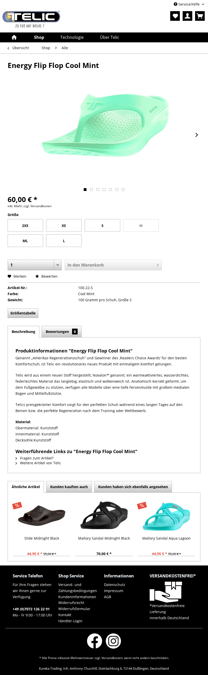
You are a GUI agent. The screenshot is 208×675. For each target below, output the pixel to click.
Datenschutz (114, 584)
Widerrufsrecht (71, 602)
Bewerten (49, 276)
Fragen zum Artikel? (36, 458)
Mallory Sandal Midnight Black (104, 538)
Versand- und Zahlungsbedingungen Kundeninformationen (77, 590)
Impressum (113, 590)
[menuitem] (175, 16)
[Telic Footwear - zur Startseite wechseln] (31, 20)
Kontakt (64, 614)
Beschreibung (23, 331)
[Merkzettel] (175, 16)
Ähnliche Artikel (26, 486)
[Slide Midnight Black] (41, 515)
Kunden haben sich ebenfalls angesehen (133, 486)
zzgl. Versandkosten (37, 206)
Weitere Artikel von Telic (40, 462)
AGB (107, 596)
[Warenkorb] (200, 16)
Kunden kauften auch (69, 486)
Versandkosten (112, 658)
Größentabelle (23, 313)
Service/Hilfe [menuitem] (189, 4)
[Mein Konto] (187, 16)
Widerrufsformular (74, 608)
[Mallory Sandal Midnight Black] (104, 515)
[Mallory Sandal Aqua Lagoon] (166, 515)
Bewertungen (61, 331)
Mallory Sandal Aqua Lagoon (166, 538)
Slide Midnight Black (41, 538)
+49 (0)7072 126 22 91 (31, 609)
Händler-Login (70, 620)
